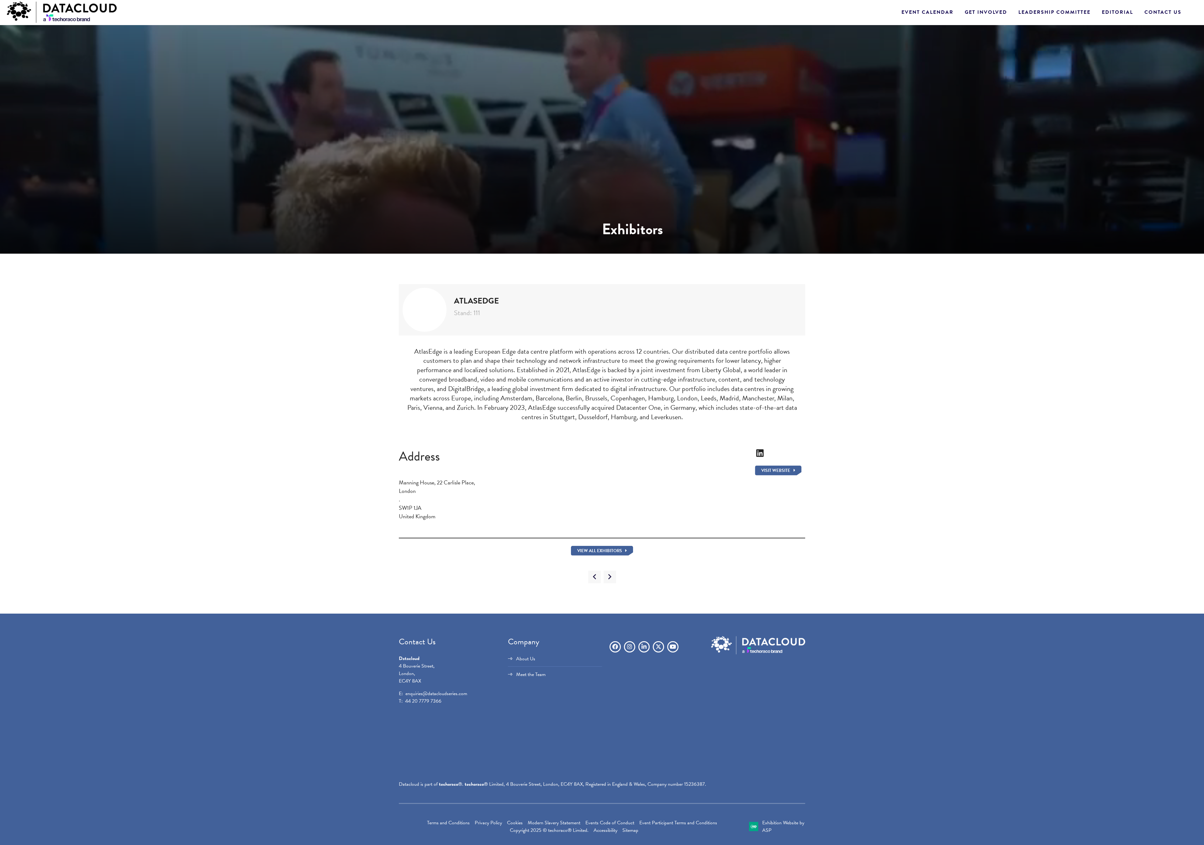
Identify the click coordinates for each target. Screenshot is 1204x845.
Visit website (775, 470)
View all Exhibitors (599, 550)
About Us (525, 659)
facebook (615, 646)
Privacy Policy (488, 823)
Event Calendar (927, 12)
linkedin (644, 646)
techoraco (448, 784)
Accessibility (605, 830)
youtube (673, 646)
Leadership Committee (1054, 12)
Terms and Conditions (448, 823)
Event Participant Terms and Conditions (678, 823)
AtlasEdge (74, 227)
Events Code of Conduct (609, 823)
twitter (658, 646)
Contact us (1162, 12)
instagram (629, 646)
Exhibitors (50, 227)
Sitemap (630, 830)
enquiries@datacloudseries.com (436, 693)
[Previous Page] (594, 577)
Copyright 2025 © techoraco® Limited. (549, 830)
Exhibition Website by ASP (783, 826)
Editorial (1117, 12)
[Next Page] (610, 577)
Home (28, 227)
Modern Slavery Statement (554, 823)
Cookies (515, 823)
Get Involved (986, 12)
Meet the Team (531, 674)
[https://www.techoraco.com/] (758, 653)
